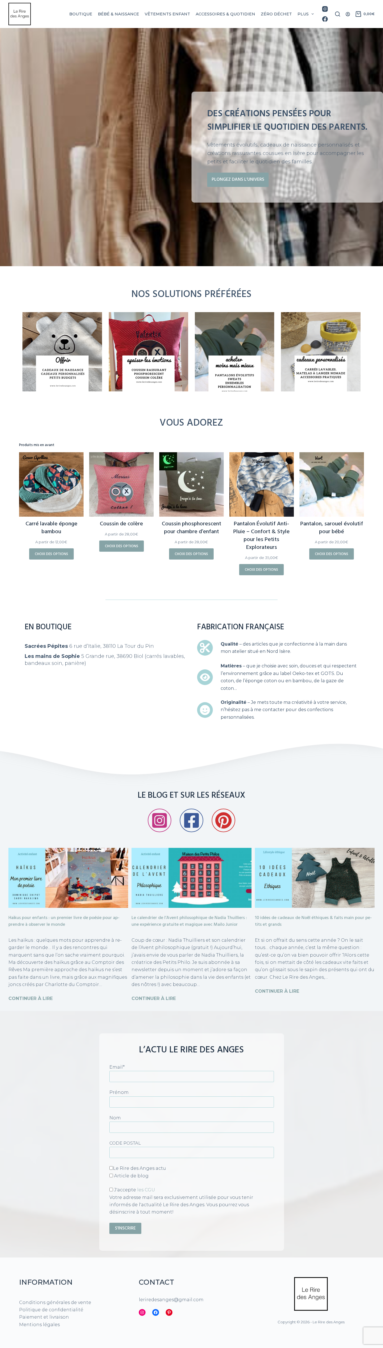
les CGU (146, 1189)
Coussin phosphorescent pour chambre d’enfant (191, 528)
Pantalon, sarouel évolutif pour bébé (331, 528)
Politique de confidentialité (51, 1309)
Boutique (80, 14)
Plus (303, 14)
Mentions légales (39, 1324)
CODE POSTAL (125, 1143)
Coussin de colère (121, 524)
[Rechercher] (337, 14)
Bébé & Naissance (118, 14)
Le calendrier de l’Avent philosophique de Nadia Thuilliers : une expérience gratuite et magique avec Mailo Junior (189, 921)
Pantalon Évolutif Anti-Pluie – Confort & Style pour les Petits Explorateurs (261, 535)
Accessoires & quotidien (225, 14)
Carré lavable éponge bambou (51, 528)
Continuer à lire (30, 998)
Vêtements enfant (167, 14)
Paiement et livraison (44, 1317)
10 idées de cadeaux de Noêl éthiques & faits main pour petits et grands (313, 921)
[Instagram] (325, 9)
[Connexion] (348, 14)
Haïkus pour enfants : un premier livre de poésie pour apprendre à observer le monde (63, 921)
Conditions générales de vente (55, 1302)
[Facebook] (325, 19)
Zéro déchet (276, 14)
